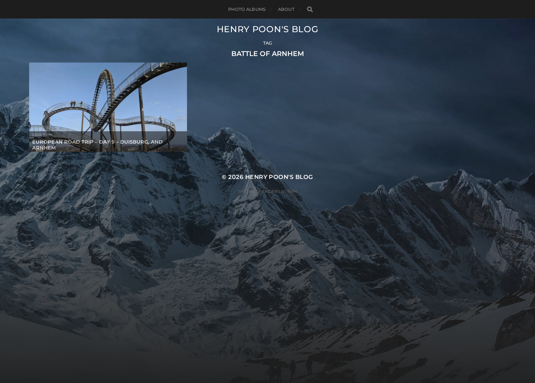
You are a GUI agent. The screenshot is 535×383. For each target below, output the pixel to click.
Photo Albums (247, 9)
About (286, 9)
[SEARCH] (310, 9)
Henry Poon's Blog (268, 29)
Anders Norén (279, 191)
